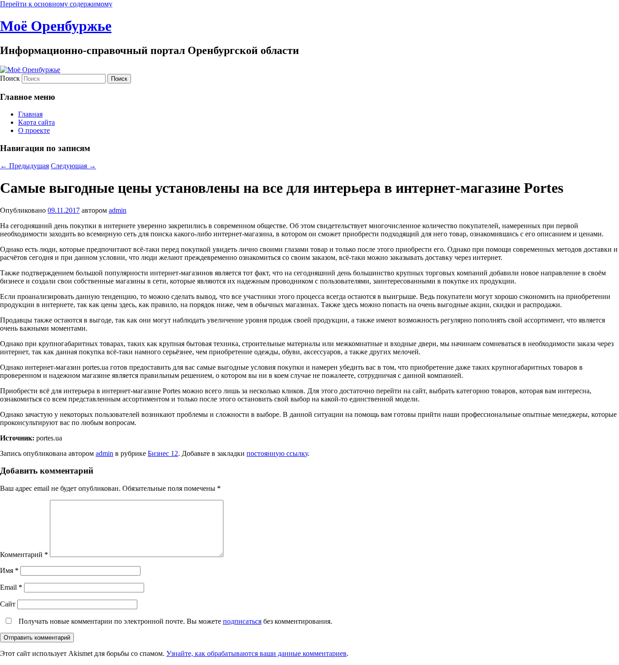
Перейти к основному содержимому (56, 4)
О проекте (34, 130)
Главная (30, 114)
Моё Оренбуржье (55, 26)
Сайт (7, 604)
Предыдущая (24, 166)
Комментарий (24, 554)
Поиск (10, 78)
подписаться (242, 621)
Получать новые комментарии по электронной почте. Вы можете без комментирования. (174, 621)
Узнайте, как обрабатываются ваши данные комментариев (256, 653)
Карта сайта (36, 122)
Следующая (73, 166)
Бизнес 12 (163, 453)
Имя (9, 570)
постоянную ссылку (277, 453)
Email (11, 587)
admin (117, 210)
